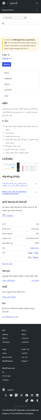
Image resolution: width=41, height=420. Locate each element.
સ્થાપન (7, 84)
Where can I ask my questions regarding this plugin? (14, 193)
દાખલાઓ (25, 342)
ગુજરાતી (10, 390)
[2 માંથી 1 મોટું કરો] (17, 165)
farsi (29, 257)
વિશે (3, 330)
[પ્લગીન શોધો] (25, 18)
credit (36, 253)
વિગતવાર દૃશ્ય (7, 264)
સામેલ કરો (25, 349)
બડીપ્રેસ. (5, 380)
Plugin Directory (8, 10)
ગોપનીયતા (6, 342)
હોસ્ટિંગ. (5, 338)
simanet (5, 58)
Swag (25, 361)
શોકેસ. (24, 330)
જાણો (4, 349)
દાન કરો (24, 357)
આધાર (4, 353)
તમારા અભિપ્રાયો (8, 280)
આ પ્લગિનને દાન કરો (10, 317)
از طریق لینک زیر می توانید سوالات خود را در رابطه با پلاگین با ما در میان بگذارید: (15, 184)
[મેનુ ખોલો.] (37, 3)
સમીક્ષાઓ (8, 78)
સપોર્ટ (6, 96)
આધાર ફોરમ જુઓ (8, 297)
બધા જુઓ (35, 280)
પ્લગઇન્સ (25, 338)
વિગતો (6, 73)
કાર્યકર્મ (24, 353)
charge (30, 253)
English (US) (34, 248)
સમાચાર (5, 334)
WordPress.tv (7, 361)
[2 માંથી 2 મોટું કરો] (36, 165)
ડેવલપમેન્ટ (8, 90)
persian (35, 257)
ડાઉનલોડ (7, 64)
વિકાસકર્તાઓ (7, 357)
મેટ (3, 372)
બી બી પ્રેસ (6, 376)
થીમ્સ (24, 334)
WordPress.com (8, 368)
